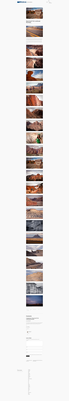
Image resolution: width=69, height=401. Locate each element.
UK (28, 391)
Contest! (29, 373)
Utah (41, 309)
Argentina (29, 369)
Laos (28, 383)
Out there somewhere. (19, 370)
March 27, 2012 (28, 321)
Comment (27, 340)
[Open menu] (47, 2)
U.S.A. (31, 23)
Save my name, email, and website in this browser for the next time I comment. (34, 354)
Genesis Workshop (30, 378)
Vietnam (29, 394)
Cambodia (29, 370)
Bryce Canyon (28, 309)
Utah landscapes (28, 310)
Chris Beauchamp (29, 331)
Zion (30, 310)
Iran (28, 381)
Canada (29, 371)
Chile (28, 372)
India (28, 380)
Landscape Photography (35, 309)
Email (26, 349)
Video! (28, 393)
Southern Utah (38, 309)
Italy (28, 382)
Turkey (28, 389)
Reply (27, 334)
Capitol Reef (31, 309)
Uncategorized (29, 392)
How (28, 379)
